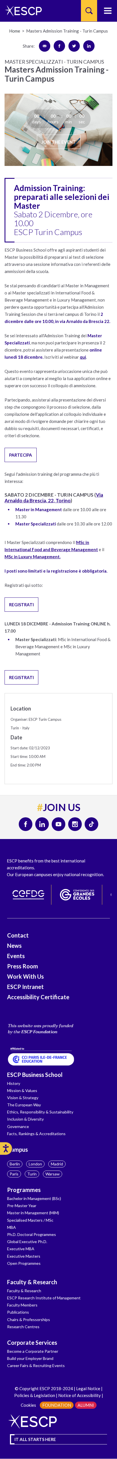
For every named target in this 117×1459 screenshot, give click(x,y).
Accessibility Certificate (38, 997)
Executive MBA (20, 1248)
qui (83, 357)
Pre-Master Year (21, 1205)
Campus (17, 1149)
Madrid (57, 1163)
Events (16, 955)
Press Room (22, 966)
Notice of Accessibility (79, 1395)
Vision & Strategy (22, 1097)
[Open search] (89, 10)
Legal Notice (88, 1388)
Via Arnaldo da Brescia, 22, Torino (54, 497)
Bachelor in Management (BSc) (34, 1198)
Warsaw (52, 1173)
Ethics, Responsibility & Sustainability (40, 1111)
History (13, 1083)
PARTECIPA (20, 454)
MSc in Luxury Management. (32, 556)
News (14, 945)
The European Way (24, 1104)
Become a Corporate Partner (32, 1351)
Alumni (86, 1405)
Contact (18, 935)
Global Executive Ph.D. (27, 1241)
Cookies (28, 1405)
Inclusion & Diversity (25, 1119)
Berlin (15, 1163)
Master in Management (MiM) (33, 1212)
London (35, 1163)
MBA (11, 1227)
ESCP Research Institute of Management (44, 1297)
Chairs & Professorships (28, 1319)
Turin (32, 1173)
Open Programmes (24, 1263)
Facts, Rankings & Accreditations (36, 1133)
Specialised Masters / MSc (30, 1220)
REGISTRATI (21, 604)
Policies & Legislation (34, 1395)
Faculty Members (22, 1305)
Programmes (24, 1189)
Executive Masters (23, 1256)
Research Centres (23, 1326)
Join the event (58, 141)
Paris (14, 1173)
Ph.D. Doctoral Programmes (31, 1234)
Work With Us (25, 976)
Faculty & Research (32, 1282)
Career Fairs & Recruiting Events (36, 1365)
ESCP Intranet (25, 986)
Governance (18, 1126)
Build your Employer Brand (30, 1358)
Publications (18, 1312)
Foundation (56, 1405)
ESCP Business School (34, 1074)
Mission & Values (22, 1090)
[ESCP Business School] (21, 10)
